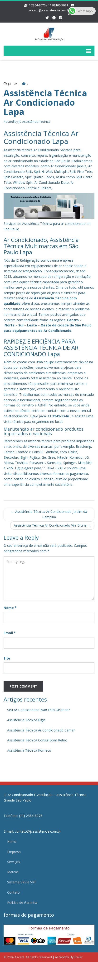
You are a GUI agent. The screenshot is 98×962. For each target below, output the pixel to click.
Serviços (13, 861)
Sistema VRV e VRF (21, 882)
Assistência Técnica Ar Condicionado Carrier (41, 730)
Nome (10, 607)
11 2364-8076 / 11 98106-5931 (47, 5)
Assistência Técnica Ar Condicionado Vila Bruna (52, 525)
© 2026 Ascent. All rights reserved (28, 957)
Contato (13, 892)
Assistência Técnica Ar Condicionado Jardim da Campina (49, 514)
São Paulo (83, 325)
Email (10, 633)
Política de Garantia (22, 902)
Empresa (14, 851)
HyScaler (76, 957)
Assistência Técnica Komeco (29, 750)
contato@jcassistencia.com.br (49, 10)
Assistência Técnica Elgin (26, 720)
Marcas (13, 872)
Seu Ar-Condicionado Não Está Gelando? (38, 709)
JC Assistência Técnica (34, 121)
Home (12, 841)
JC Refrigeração (27, 260)
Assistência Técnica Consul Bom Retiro (37, 740)
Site (7, 658)
